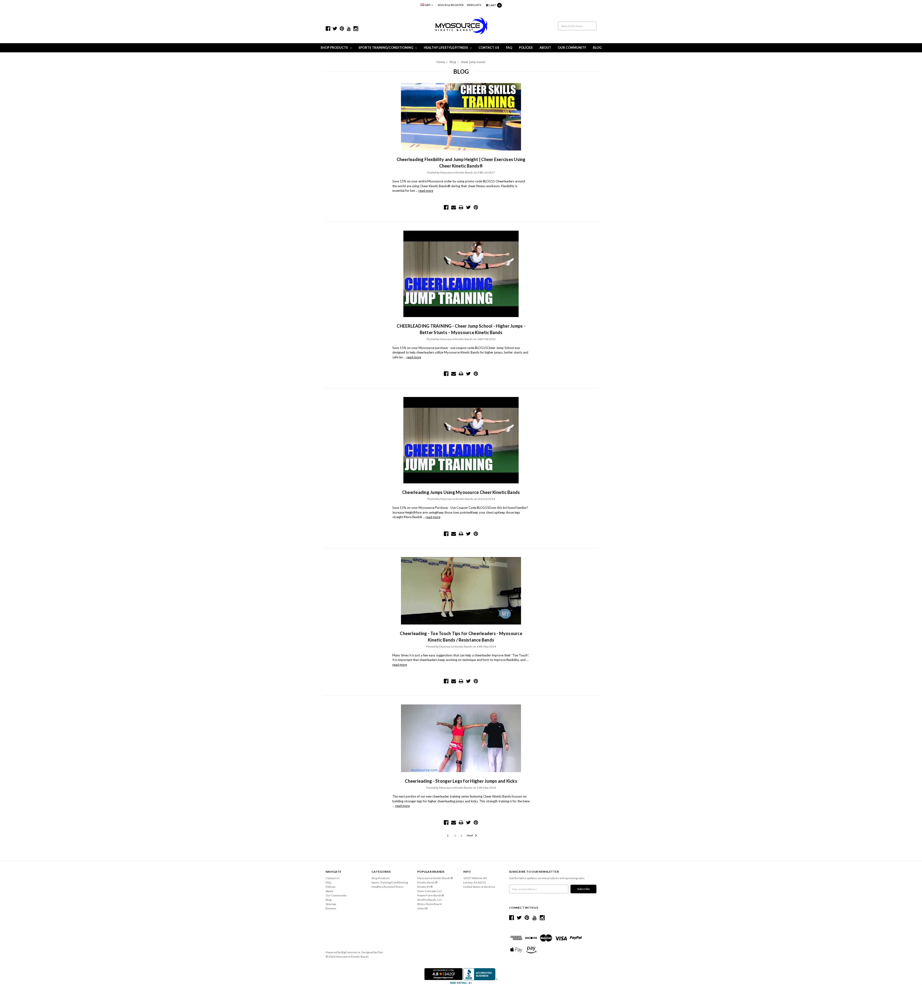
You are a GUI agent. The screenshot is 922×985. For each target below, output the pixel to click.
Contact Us (489, 47)
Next (470, 835)
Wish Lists (474, 5)
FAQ (509, 47)
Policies (526, 47)
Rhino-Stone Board (429, 904)
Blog (597, 47)
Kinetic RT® (425, 887)
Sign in (443, 5)
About (545, 47)
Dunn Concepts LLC (429, 891)
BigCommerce (350, 952)
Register (457, 5)
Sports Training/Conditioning (386, 47)
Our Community (572, 47)
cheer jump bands (473, 62)
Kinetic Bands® (427, 882)
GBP (427, 5)
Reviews (331, 908)
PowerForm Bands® (430, 895)
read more (426, 190)
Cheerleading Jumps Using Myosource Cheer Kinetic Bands (461, 492)
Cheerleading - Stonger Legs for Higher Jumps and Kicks (461, 781)
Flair (380, 952)
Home (441, 62)
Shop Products (335, 47)
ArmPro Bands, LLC (429, 899)
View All (422, 908)
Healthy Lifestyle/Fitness (446, 47)
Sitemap (331, 904)
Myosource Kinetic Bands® (435, 878)
